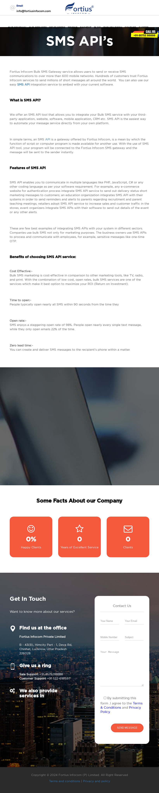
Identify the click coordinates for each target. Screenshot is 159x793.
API (47, 139)
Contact (130, 27)
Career (144, 27)
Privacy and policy (96, 781)
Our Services (38, 27)
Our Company (17, 27)
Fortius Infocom (79, 7)
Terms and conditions (64, 781)
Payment (85, 27)
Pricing (72, 27)
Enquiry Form (112, 27)
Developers (57, 27)
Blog (97, 27)
